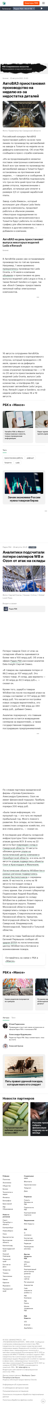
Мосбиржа (26, 1393)
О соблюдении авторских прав (16, 1406)
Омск (5, 1252)
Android (27, 1343)
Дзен (26, 1209)
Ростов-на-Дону (7, 1284)
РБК (4, 837)
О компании (27, 1252)
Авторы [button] (6, 1036)
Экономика (7, 1201)
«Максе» (10, 979)
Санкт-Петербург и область (7, 1240)
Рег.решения (27, 1300)
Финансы (6, 1216)
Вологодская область (7, 1259)
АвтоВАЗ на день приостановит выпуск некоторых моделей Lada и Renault (23, 242)
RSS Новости (29, 1242)
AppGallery (27, 1346)
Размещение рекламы (27, 1266)
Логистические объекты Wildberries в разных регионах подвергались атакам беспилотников (24, 892)
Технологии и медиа (8, 1211)
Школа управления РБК (27, 1326)
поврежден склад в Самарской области (20, 864)
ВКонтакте (28, 1200)
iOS (25, 1340)
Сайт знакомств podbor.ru (27, 1308)
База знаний (7, 1222)
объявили (8, 275)
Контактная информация (27, 1257)
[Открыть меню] (43, 3)
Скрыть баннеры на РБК (28, 1220)
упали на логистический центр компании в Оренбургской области (21, 873)
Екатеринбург (8, 1246)
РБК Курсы (26, 1320)
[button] (24, 68)
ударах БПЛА (10, 960)
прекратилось (10, 268)
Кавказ (5, 1297)
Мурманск (6, 1304)
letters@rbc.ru (24, 1385)
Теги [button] (5, 450)
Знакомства (27, 1303)
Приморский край (8, 1308)
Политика (6, 1198)
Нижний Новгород (6, 1273)
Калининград (8, 1264)
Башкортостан (8, 1255)
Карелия (6, 1301)
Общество (7, 1204)
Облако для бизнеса (27, 1282)
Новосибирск (8, 1249)
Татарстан (6, 1288)
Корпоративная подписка (29, 1232)
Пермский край (7, 1278)
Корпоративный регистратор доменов (27, 1289)
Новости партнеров (18, 1116)
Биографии (7, 1219)
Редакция (27, 1262)
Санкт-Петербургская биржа (19, 1394)
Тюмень (6, 1291)
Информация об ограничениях (15, 1402)
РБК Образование (8, 1226)
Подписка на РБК (29, 1227)
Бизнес (6, 78)
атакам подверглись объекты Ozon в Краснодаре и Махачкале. (23, 881)
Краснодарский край (8, 1268)
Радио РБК (7, 546)
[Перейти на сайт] (24, 68)
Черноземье (7, 1294)
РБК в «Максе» (14, 404)
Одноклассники (29, 1203)
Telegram (27, 1206)
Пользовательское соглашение (15, 1409)
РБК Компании (27, 1315)
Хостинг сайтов (27, 1296)
